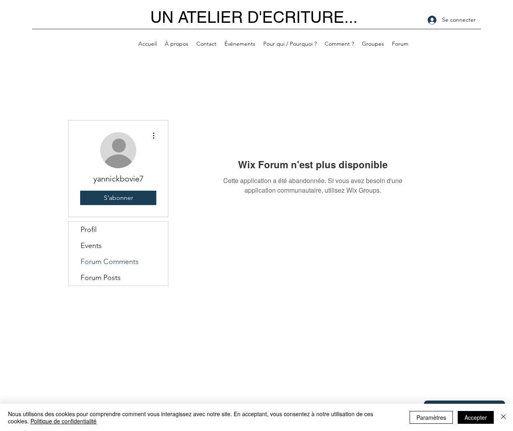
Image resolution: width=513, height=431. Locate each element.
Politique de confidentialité (63, 421)
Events (91, 245)
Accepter (476, 417)
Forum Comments (110, 261)
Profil (89, 229)
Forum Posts (101, 277)
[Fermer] (503, 417)
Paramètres (431, 417)
